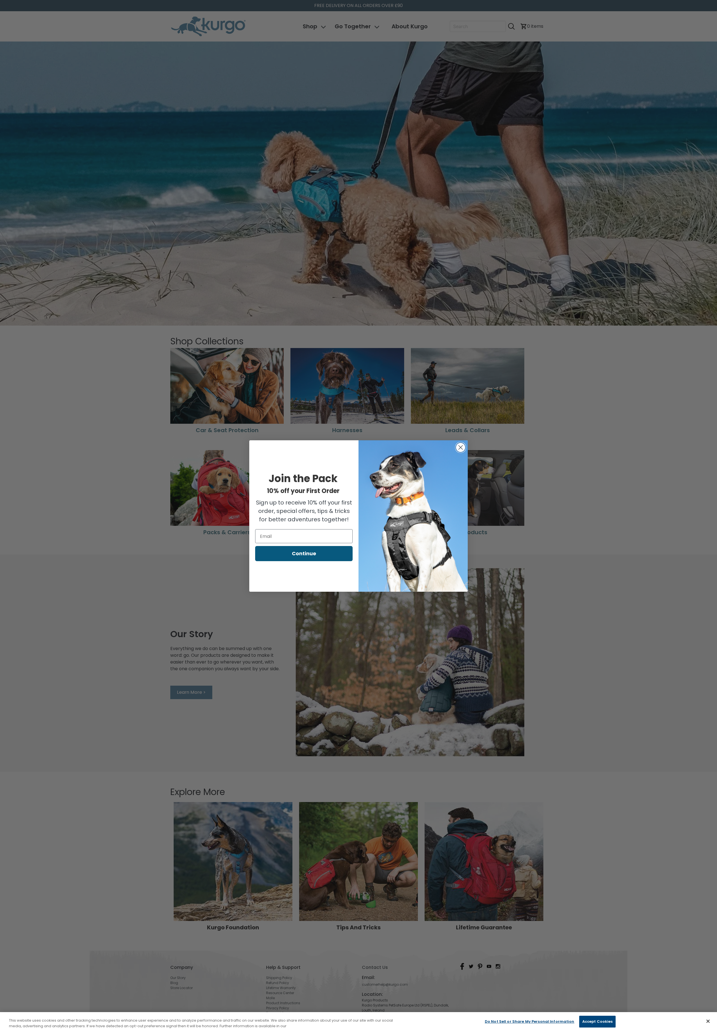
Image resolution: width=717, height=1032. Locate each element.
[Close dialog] (460, 447)
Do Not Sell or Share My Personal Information (529, 1021)
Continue (304, 553)
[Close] (708, 1021)
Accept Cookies (597, 1021)
